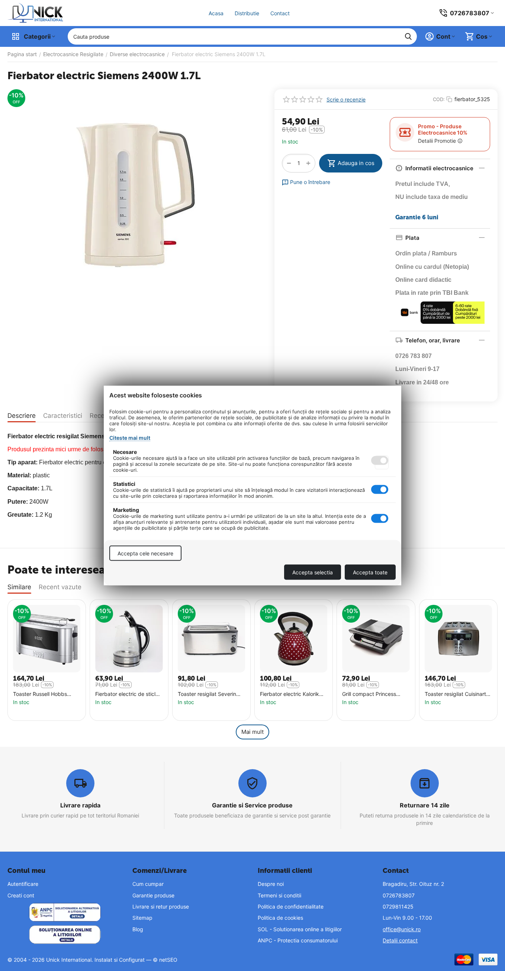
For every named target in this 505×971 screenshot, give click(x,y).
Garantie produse (153, 895)
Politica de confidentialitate (291, 906)
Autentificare (22, 884)
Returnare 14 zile (425, 805)
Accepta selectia (312, 572)
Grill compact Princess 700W (369, 694)
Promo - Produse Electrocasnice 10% (442, 129)
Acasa (216, 13)
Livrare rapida (80, 805)
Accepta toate (370, 572)
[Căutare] (408, 36)
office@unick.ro (402, 929)
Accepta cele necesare (145, 553)
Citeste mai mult (129, 438)
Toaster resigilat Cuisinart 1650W (455, 694)
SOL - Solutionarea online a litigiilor (300, 929)
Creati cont (20, 895)
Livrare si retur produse (160, 906)
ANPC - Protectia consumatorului (298, 940)
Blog (137, 929)
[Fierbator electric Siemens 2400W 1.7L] (135, 195)
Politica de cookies (280, 917)
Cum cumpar (148, 884)
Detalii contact (400, 940)
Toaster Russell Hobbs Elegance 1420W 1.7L (40, 694)
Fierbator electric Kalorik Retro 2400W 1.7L (289, 694)
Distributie (247, 13)
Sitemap (142, 917)
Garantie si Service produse (252, 805)
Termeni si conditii (279, 895)
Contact (280, 13)
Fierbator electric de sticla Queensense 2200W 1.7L (126, 694)
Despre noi (271, 884)
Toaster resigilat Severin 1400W (207, 694)
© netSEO (165, 960)
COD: (439, 99)
